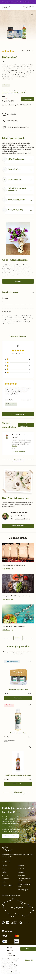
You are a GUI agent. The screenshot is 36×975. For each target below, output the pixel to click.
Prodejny (21, 865)
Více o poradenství (18, 525)
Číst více (18, 281)
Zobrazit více (18, 460)
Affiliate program (23, 890)
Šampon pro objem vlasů (18, 733)
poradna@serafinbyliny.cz (22, 519)
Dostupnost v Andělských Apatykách (13, 93)
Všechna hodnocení (28, 51)
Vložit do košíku (27, 99)
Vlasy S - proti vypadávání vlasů (18, 689)
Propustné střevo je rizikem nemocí (14, 565)
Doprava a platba (7, 885)
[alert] (18, 960)
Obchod (4, 865)
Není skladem (9, 705)
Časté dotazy (22, 869)
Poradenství (5, 879)
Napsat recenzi (19, 414)
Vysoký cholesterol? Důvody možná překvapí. (17, 596)
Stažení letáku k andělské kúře (25, 425)
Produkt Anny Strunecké (12, 661)
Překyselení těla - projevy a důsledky (14, 626)
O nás (4, 882)
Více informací (15, 973)
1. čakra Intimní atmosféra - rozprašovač (18, 775)
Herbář (4, 872)
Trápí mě (5, 875)
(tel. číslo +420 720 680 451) (10, 819)
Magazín (4, 869)
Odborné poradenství (10, 836)
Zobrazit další (18, 792)
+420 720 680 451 (19, 516)
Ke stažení (21, 872)
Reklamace (21, 875)
